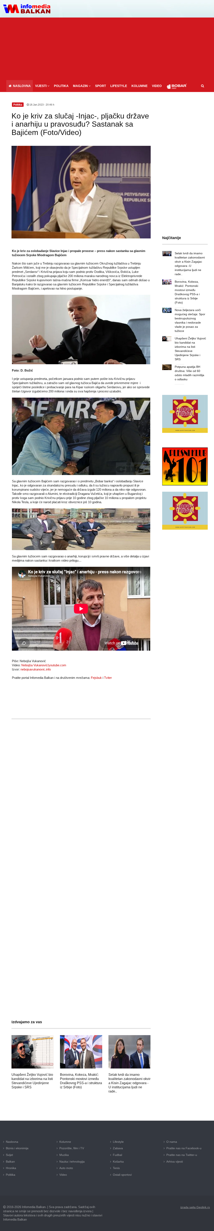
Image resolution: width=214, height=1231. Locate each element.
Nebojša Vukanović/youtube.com (43, 665)
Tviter (108, 677)
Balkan (10, 1161)
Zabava (118, 1148)
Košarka (118, 1161)
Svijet (9, 1155)
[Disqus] (81, 845)
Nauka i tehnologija (72, 1161)
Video (63, 1174)
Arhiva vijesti (174, 1161)
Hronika (11, 1168)
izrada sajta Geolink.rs (195, 1207)
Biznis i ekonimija (17, 1148)
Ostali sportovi (122, 1174)
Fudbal (117, 1155)
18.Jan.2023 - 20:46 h (41, 104)
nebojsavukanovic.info (35, 669)
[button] (42, 86)
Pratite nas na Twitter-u (181, 1155)
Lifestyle (118, 1141)
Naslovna (12, 1141)
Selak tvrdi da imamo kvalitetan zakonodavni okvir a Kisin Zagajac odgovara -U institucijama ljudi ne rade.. (129, 1083)
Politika (10, 1174)
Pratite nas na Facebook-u (183, 1148)
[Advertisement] (107, 49)
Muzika (64, 1155)
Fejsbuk (96, 677)
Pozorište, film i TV (71, 1148)
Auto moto (66, 1168)
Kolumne (65, 1141)
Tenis (116, 1168)
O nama (171, 1141)
